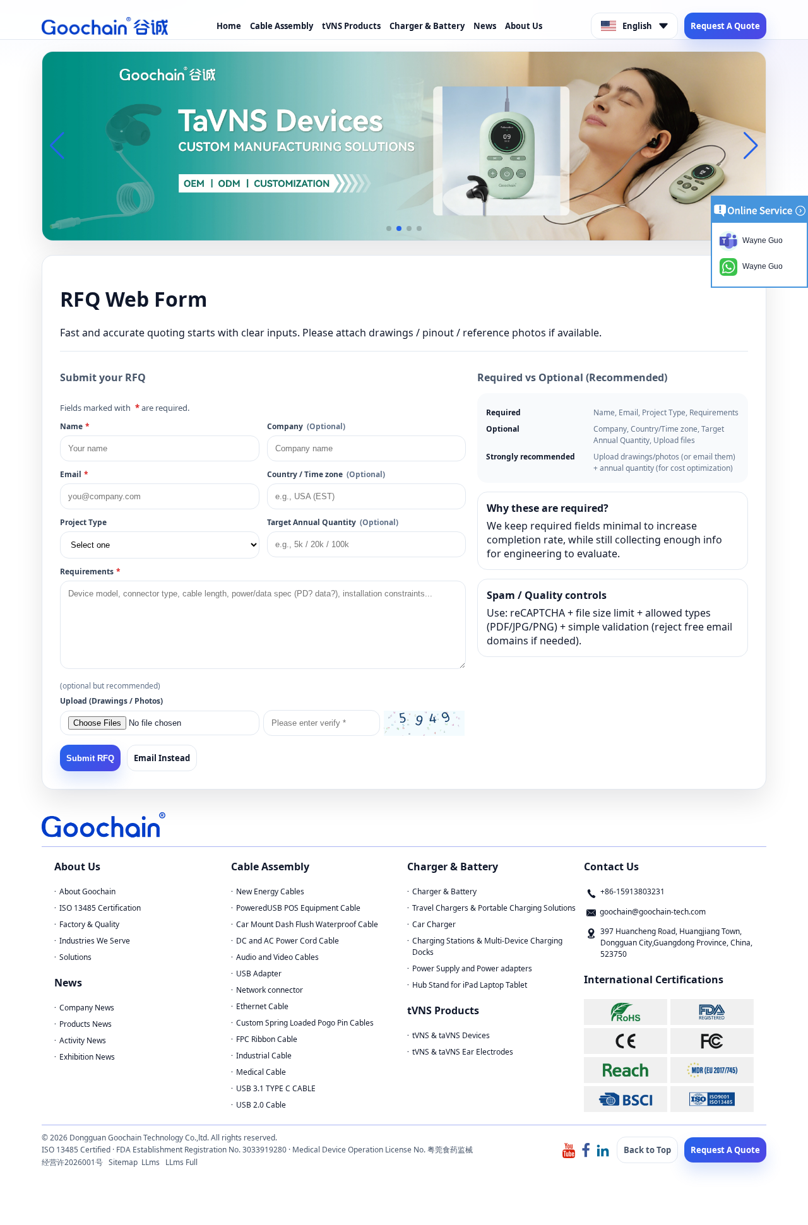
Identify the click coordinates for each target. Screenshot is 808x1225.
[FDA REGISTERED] (712, 1012)
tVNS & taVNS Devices (451, 1035)
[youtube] (568, 1149)
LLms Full (181, 1162)
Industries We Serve (94, 940)
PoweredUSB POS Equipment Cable (298, 907)
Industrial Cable (264, 1055)
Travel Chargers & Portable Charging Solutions (494, 907)
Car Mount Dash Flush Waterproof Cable (307, 924)
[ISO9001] (712, 1099)
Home (229, 26)
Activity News (82, 1040)
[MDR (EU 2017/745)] (712, 1070)
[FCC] (712, 1041)
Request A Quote (725, 26)
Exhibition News (87, 1056)
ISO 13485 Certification (100, 907)
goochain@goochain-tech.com (653, 911)
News (484, 26)
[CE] (625, 1041)
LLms (150, 1162)
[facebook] (585, 1149)
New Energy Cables (270, 891)
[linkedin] (602, 1149)
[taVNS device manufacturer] (404, 145)
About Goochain (87, 891)
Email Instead (162, 758)
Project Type (83, 522)
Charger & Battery (427, 26)
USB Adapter (259, 973)
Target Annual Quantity (332, 522)
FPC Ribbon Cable (266, 1039)
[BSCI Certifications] (625, 1099)
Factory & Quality (89, 924)
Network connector (269, 990)
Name (75, 426)
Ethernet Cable (262, 1006)
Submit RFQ (90, 758)
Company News (86, 1007)
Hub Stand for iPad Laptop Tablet (469, 984)
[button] (388, 228)
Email (74, 474)
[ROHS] (625, 1012)
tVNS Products (351, 26)
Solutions (75, 957)
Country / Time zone (326, 474)
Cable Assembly (281, 26)
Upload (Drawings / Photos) (111, 700)
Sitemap (123, 1162)
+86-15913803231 (632, 891)
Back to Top (647, 1150)
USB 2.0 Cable (261, 1104)
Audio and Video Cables (277, 957)
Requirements (90, 571)
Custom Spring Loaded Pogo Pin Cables (305, 1022)
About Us (523, 26)
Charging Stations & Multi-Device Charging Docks (487, 946)
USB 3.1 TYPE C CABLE (276, 1088)
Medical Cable (261, 1072)
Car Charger (434, 924)
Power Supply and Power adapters (472, 968)
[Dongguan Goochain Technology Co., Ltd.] (105, 26)
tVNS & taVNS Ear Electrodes (462, 1051)
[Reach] (625, 1070)
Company (306, 426)
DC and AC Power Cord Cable (287, 940)
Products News (85, 1024)
